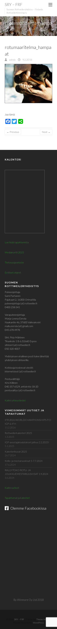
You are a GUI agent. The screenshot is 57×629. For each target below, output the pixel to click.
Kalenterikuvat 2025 (16, 451)
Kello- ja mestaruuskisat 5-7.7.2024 (23, 460)
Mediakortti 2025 (14, 252)
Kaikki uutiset (12, 487)
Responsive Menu (50, 4)
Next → (46, 131)
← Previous (13, 131)
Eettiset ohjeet (13, 272)
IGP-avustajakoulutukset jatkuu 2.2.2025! (27, 442)
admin (12, 59)
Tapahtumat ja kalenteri (17, 497)
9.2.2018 (27, 59)
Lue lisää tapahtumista (17, 242)
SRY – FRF (13, 4)
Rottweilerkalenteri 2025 (18, 432)
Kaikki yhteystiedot (15, 400)
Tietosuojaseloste (14, 262)
